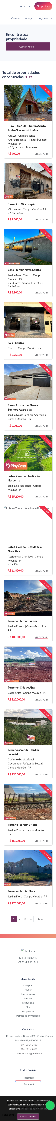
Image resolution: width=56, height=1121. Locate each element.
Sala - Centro (16, 343)
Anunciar (25, 6)
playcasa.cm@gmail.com (29, 1053)
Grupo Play (28, 1011)
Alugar (29, 18)
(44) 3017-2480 (29, 1044)
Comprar (16, 18)
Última (39, 919)
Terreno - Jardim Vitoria (22, 824)
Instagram (28, 1077)
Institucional (28, 1002)
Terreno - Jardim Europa (22, 621)
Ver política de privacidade (34, 1108)
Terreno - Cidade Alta (21, 687)
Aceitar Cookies (28, 1116)
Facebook (28, 1084)
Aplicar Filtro (26, 46)
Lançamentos (44, 18)
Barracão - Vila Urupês (22, 204)
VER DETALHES (41, 154)
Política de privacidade (28, 1015)
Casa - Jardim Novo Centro (24, 270)
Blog (28, 1006)
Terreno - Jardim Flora (21, 891)
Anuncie (28, 998)
